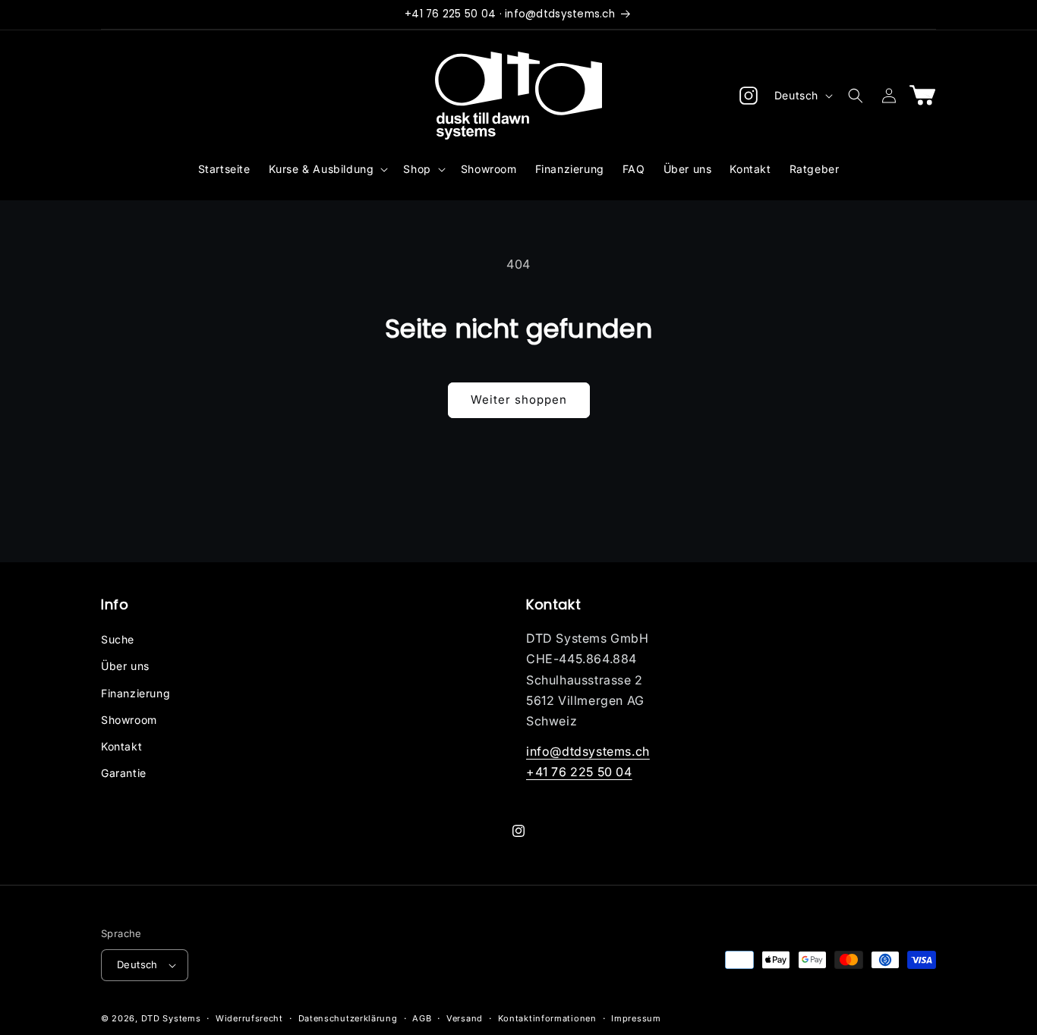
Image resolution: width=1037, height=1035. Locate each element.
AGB (421, 1018)
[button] (327, 169)
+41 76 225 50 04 (579, 771)
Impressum (635, 1018)
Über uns (125, 665)
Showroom (129, 719)
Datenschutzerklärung (348, 1018)
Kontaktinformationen (547, 1018)
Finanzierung (135, 693)
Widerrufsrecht (249, 1018)
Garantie (124, 772)
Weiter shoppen (519, 399)
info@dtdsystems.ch (588, 751)
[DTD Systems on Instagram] (748, 95)
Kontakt (121, 746)
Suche (117, 639)
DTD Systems (171, 1018)
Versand (464, 1018)
